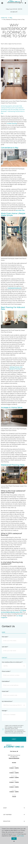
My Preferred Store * (7, 701)
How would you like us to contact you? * (12, 662)
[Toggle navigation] (2, 3)
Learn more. (20, 836)
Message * (4, 710)
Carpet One (4, 17)
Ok (14, 838)
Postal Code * (5, 691)
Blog (11, 17)
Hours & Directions (14, 758)
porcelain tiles (20, 210)
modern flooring (12, 123)
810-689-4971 (14, 12)
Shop (5, 808)
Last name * (5, 646)
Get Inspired (7, 814)
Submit (14, 739)
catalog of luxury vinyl (15, 367)
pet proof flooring (15, 369)
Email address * (6, 681)
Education (6, 821)
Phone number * (6, 671)
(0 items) (25, 2)
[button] (19, 3)
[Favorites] (22, 3)
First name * (5, 636)
